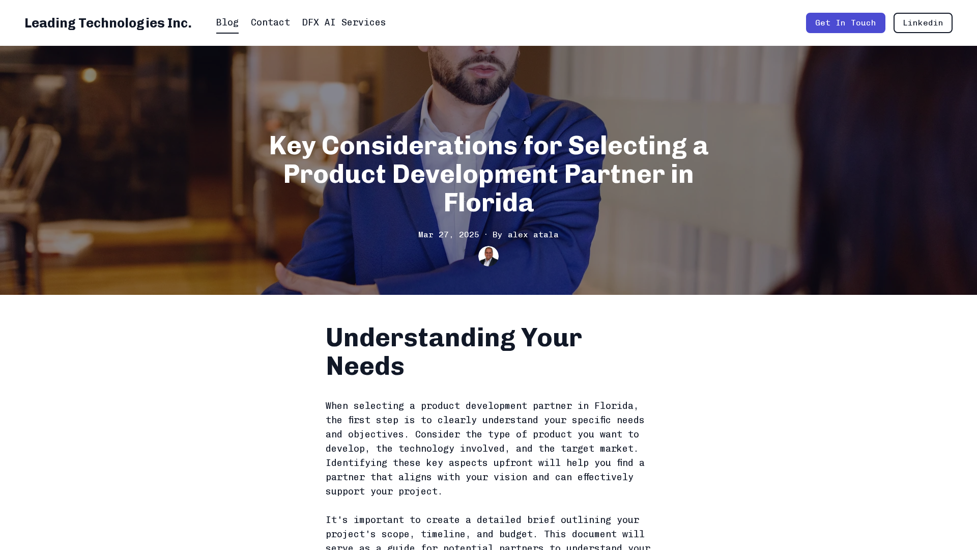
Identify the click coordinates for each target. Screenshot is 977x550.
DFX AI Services (344, 22)
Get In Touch (845, 23)
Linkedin (923, 23)
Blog (227, 22)
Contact (270, 22)
